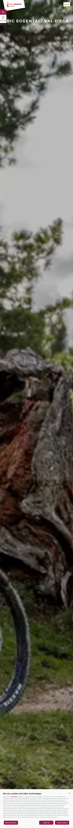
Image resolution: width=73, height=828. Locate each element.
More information (11, 822)
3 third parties (14, 796)
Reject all (46, 822)
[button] (69, 793)
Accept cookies (62, 822)
